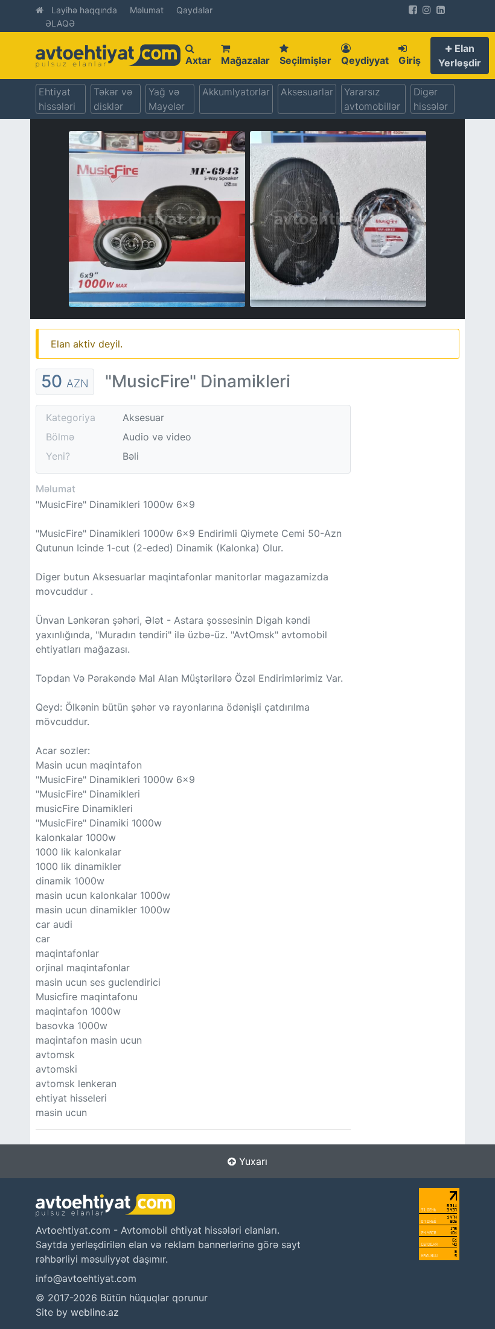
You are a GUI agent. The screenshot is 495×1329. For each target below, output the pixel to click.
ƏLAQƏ (60, 23)
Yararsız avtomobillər (372, 99)
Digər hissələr (431, 99)
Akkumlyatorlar (236, 92)
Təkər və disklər (113, 99)
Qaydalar (194, 10)
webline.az (95, 1312)
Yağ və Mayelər (166, 99)
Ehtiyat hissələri (57, 99)
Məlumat (147, 10)
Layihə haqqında (84, 10)
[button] (459, 55)
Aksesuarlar (307, 92)
